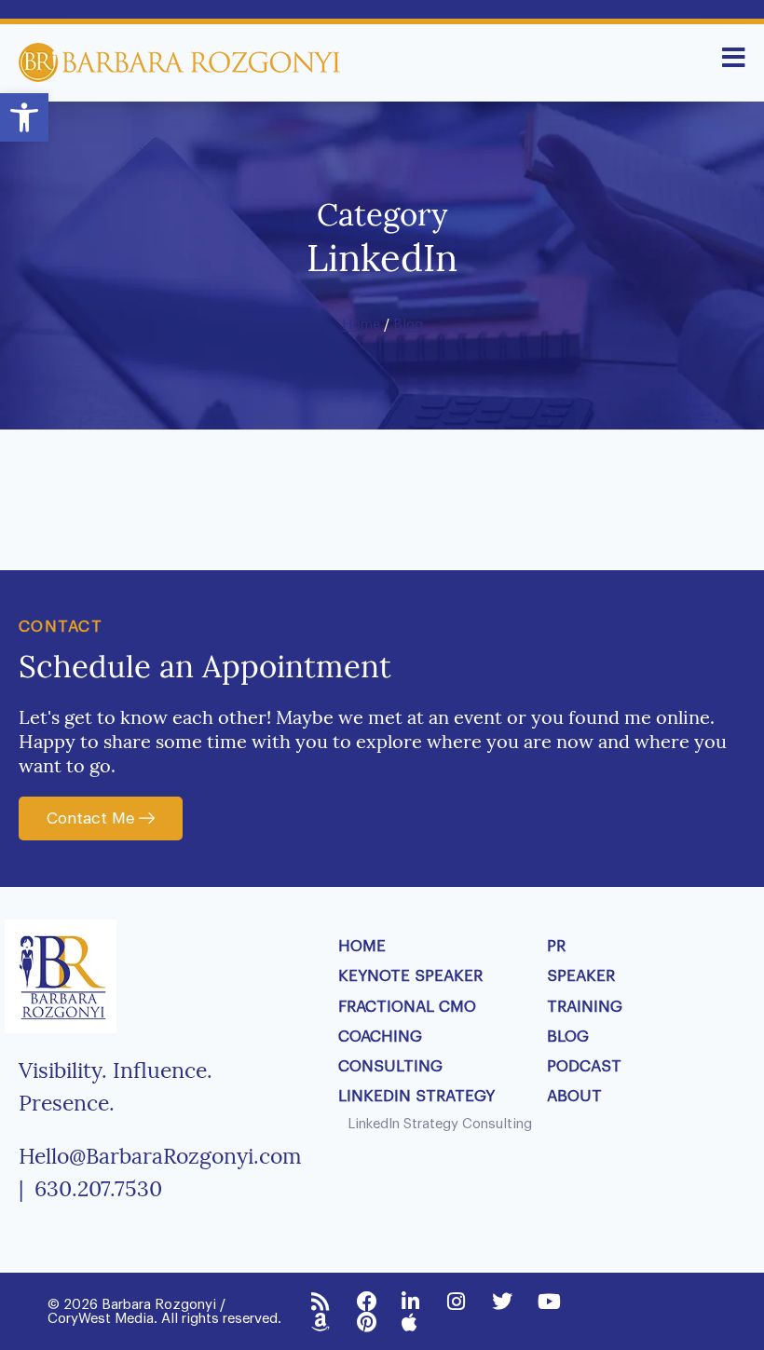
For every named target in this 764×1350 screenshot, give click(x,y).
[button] (24, 117)
